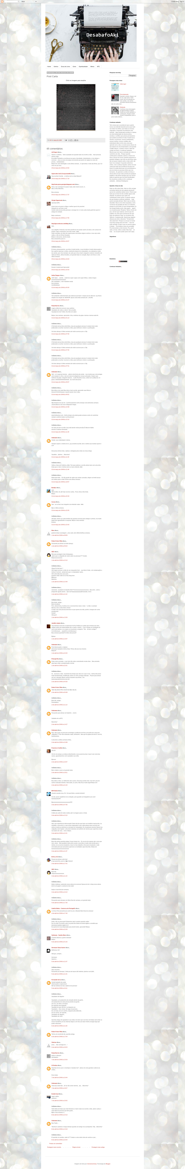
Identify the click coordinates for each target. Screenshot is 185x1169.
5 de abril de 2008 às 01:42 (59, 942)
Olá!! (52, 551)
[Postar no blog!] (71, 140)
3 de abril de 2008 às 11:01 (59, 833)
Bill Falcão (54, 791)
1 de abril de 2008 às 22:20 (59, 653)
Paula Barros (55, 306)
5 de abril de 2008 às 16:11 (59, 988)
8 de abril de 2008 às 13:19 (59, 1129)
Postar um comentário (55, 1143)
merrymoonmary (92, 1164)
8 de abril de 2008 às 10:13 (59, 1115)
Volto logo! (123, 84)
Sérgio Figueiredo (56, 200)
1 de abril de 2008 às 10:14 (59, 560)
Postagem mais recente (54, 1147)
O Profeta (54, 1065)
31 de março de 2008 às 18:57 (60, 482)
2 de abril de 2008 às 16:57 (59, 762)
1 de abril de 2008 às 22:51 (59, 665)
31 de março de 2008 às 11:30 (60, 432)
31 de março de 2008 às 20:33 (60, 496)
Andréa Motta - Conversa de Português (63, 908)
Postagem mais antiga (98, 1147)
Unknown (54, 372)
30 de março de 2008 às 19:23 (60, 259)
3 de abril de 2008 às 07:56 (59, 804)
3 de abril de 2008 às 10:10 (59, 815)
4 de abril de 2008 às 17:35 (59, 902)
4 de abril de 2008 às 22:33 (59, 929)
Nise (52, 530)
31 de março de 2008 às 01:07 (60, 300)
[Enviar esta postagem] (65, 140)
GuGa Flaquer (55, 275)
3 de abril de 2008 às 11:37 (59, 851)
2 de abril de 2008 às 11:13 (59, 705)
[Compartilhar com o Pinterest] (77, 140)
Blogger (108, 1164)
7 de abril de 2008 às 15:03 (59, 1059)
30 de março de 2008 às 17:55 (60, 218)
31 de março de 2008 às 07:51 (60, 366)
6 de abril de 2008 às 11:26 (59, 1026)
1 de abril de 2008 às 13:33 (59, 617)
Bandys (53, 487)
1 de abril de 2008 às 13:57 (59, 639)
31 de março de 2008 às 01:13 (60, 318)
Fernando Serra (56, 980)
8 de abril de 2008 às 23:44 (59, 1140)
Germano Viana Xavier (58, 947)
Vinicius (53, 1042)
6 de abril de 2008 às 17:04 (59, 1036)
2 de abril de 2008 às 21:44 (59, 785)
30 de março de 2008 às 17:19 (60, 178)
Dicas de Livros (65, 66)
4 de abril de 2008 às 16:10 (59, 892)
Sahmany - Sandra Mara (58, 935)
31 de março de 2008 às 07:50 (60, 334)
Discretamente (124, 94)
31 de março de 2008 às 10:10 (60, 419)
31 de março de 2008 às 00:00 (60, 287)
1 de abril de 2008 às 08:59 (59, 535)
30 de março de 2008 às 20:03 (60, 269)
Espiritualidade (83, 66)
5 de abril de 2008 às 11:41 (59, 974)
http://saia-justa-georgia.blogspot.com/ (63, 184)
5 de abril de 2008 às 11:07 (59, 961)
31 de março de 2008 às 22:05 (60, 510)
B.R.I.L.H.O (54, 857)
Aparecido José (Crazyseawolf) (61, 173)
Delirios (56, 66)
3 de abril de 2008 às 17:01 (59, 863)
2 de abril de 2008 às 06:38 (59, 692)
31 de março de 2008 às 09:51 (60, 394)
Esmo (74, 66)
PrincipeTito (55, 659)
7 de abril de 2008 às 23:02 (59, 1100)
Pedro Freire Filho (56, 541)
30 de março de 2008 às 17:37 (60, 194)
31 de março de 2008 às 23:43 (60, 524)
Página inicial (76, 1147)
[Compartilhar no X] (73, 140)
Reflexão (122, 107)
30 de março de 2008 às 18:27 (60, 241)
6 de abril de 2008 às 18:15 (59, 1047)
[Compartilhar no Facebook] (75, 140)
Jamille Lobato (55, 623)
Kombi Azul (54, 1094)
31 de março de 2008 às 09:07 (60, 382)
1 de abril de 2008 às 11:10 (59, 594)
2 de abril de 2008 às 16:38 (59, 742)
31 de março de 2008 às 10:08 (60, 407)
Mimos (92, 66)
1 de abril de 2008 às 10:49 (59, 581)
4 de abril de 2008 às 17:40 (59, 913)
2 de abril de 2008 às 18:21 (59, 772)
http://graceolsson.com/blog (59, 223)
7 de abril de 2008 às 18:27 (59, 1088)
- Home (49, 66)
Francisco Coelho (56, 748)
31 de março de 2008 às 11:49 (60, 469)
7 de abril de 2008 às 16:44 (59, 1077)
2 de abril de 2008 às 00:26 (59, 681)
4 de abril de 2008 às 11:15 (59, 876)
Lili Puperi (54, 152)
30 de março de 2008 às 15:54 (60, 168)
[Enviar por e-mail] (69, 140)
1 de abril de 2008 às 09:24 (59, 546)
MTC (98, 66)
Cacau (53, 502)
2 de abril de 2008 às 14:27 (59, 724)
